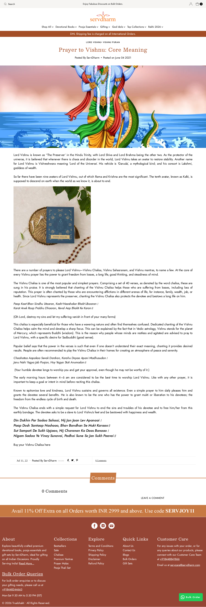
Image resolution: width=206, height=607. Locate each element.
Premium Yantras (63, 559)
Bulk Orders (129, 559)
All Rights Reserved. (38, 603)
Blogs (126, 555)
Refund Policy (96, 563)
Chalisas (58, 555)
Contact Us (129, 550)
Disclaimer (94, 559)
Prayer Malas (61, 563)
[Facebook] (94, 526)
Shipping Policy (97, 555)
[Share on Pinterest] (77, 460)
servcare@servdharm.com (185, 565)
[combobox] (35, 4)
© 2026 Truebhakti (13, 603)
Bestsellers (60, 546)
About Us (128, 546)
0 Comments (100, 460)
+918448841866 (170, 559)
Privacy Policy (95, 550)
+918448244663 (12, 589)
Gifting (104, 27)
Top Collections (136, 27)
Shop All (47, 27)
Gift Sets (127, 563)
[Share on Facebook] (68, 460)
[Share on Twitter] (73, 460)
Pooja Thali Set (62, 568)
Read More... (26, 563)
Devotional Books (65, 27)
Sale (56, 550)
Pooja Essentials (88, 27)
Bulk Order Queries (22, 573)
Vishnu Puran (111, 42)
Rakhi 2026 (155, 27)
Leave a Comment (152, 498)
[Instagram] (103, 526)
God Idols (118, 27)
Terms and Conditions (100, 546)
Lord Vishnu (93, 42)
